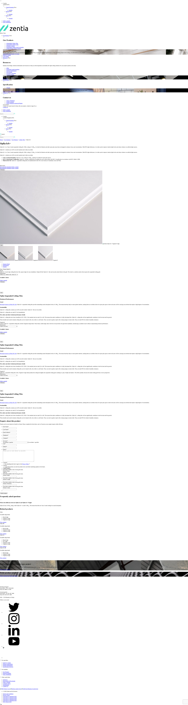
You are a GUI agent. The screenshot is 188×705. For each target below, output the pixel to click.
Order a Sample (6, 682)
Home (1, 139)
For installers (5, 669)
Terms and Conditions (8, 693)
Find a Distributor (7, 674)
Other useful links (6, 677)
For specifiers (5, 660)
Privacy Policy (25, 464)
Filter (1, 269)
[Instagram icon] (14, 623)
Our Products (6, 35)
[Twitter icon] (14, 612)
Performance (6, 265)
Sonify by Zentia (7, 55)
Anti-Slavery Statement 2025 (10, 696)
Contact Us (5, 686)
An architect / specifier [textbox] (33, 442)
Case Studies (6, 56)
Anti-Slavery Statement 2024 (10, 697)
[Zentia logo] (14, 31)
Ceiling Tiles (22, 139)
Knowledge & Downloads (9, 681)
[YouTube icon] (14, 646)
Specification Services (8, 666)
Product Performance (8, 665)
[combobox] (33, 442)
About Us (5, 679)
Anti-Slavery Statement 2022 (10, 700)
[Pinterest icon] (14, 657)
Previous (2, 169)
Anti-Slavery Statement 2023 (10, 699)
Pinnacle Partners (7, 673)
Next (15, 7)
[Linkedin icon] (14, 635)
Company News (7, 683)
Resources (5, 58)
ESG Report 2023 (7, 701)
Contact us (5, 93)
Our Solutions (7, 139)
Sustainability (6, 685)
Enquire (5, 266)
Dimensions (3, 273)
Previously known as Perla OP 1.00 (8, 304)
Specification (6, 80)
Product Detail (6, 264)
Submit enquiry (4, 493)
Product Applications (8, 664)
